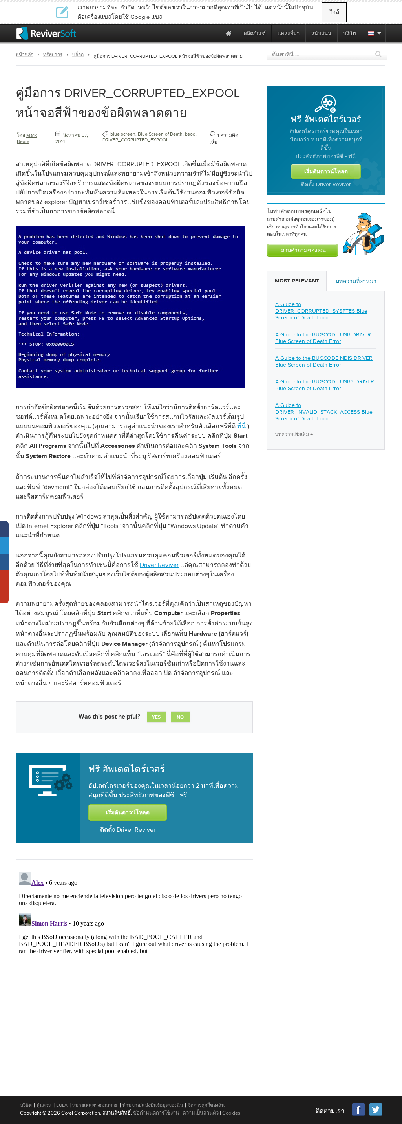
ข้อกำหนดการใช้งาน (156, 1113)
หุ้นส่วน (44, 1105)
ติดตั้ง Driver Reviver (127, 829)
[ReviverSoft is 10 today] (211, 33)
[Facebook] (358, 1115)
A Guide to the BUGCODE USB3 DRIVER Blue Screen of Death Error (324, 384)
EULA (62, 1105)
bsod (190, 134)
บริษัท (26, 1105)
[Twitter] (375, 1115)
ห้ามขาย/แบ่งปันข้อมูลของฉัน (152, 1105)
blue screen (122, 134)
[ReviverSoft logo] (46, 33)
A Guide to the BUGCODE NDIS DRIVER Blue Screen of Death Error (324, 361)
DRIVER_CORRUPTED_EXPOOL (135, 140)
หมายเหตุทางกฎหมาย (95, 1105)
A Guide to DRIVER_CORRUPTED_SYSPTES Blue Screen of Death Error (321, 311)
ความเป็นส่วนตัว (201, 1113)
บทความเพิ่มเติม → (294, 434)
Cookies (231, 1113)
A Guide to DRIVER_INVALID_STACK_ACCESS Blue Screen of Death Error (324, 412)
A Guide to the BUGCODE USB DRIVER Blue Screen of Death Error (323, 337)
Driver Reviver (159, 564)
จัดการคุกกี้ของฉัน (206, 1105)
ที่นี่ (241, 425)
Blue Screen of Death (160, 134)
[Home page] (228, 33)
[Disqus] (133, 967)
